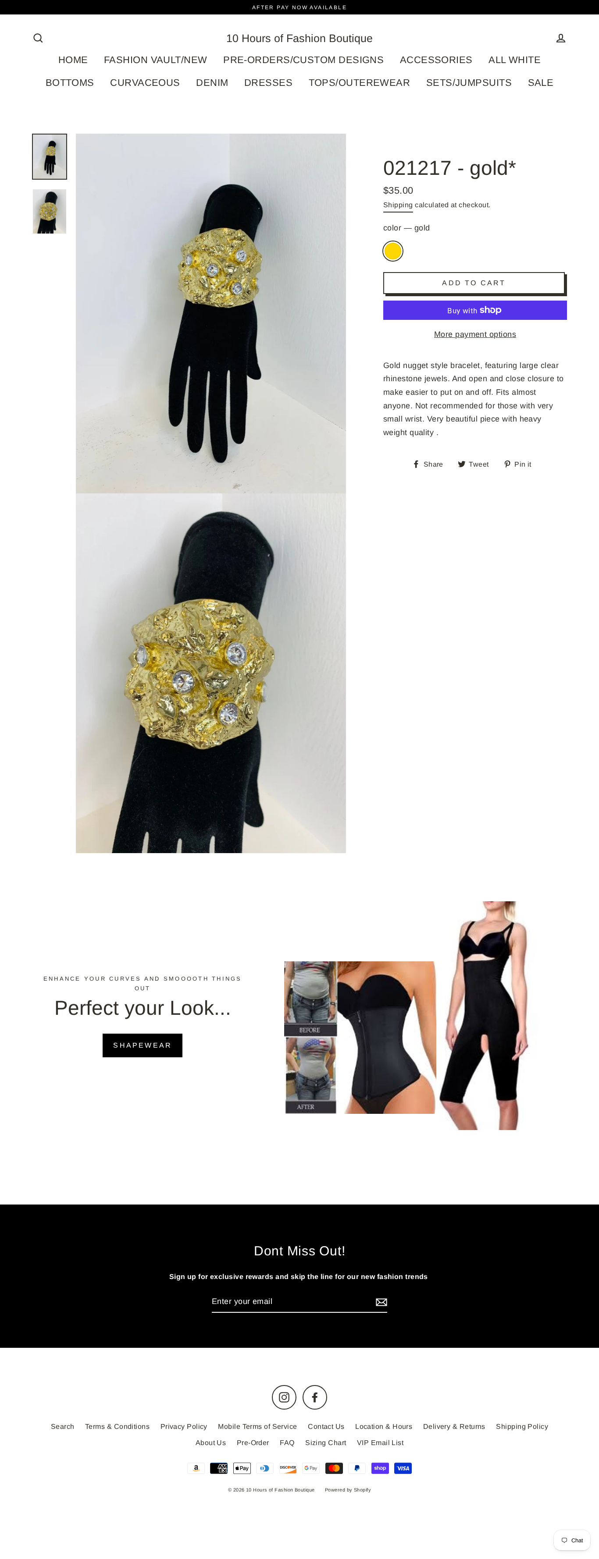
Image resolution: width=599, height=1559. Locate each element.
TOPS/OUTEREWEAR (359, 82)
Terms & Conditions (117, 1426)
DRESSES (268, 82)
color (406, 227)
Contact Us (326, 1426)
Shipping (398, 205)
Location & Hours (383, 1426)
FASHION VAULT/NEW (155, 59)
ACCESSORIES (436, 59)
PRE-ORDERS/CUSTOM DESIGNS (303, 59)
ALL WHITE (514, 59)
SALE (541, 82)
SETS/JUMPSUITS (469, 82)
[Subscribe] (380, 1302)
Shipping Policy (522, 1426)
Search (63, 1426)
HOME (73, 59)
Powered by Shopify (348, 1489)
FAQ (287, 1442)
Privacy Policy (183, 1426)
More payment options (475, 334)
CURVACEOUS (145, 82)
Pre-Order (253, 1442)
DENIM (212, 82)
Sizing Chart (325, 1442)
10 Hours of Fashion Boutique (299, 38)
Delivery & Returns (454, 1426)
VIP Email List (380, 1442)
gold (393, 251)
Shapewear (142, 1045)
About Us (211, 1442)
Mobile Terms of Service (257, 1426)
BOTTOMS (70, 82)
